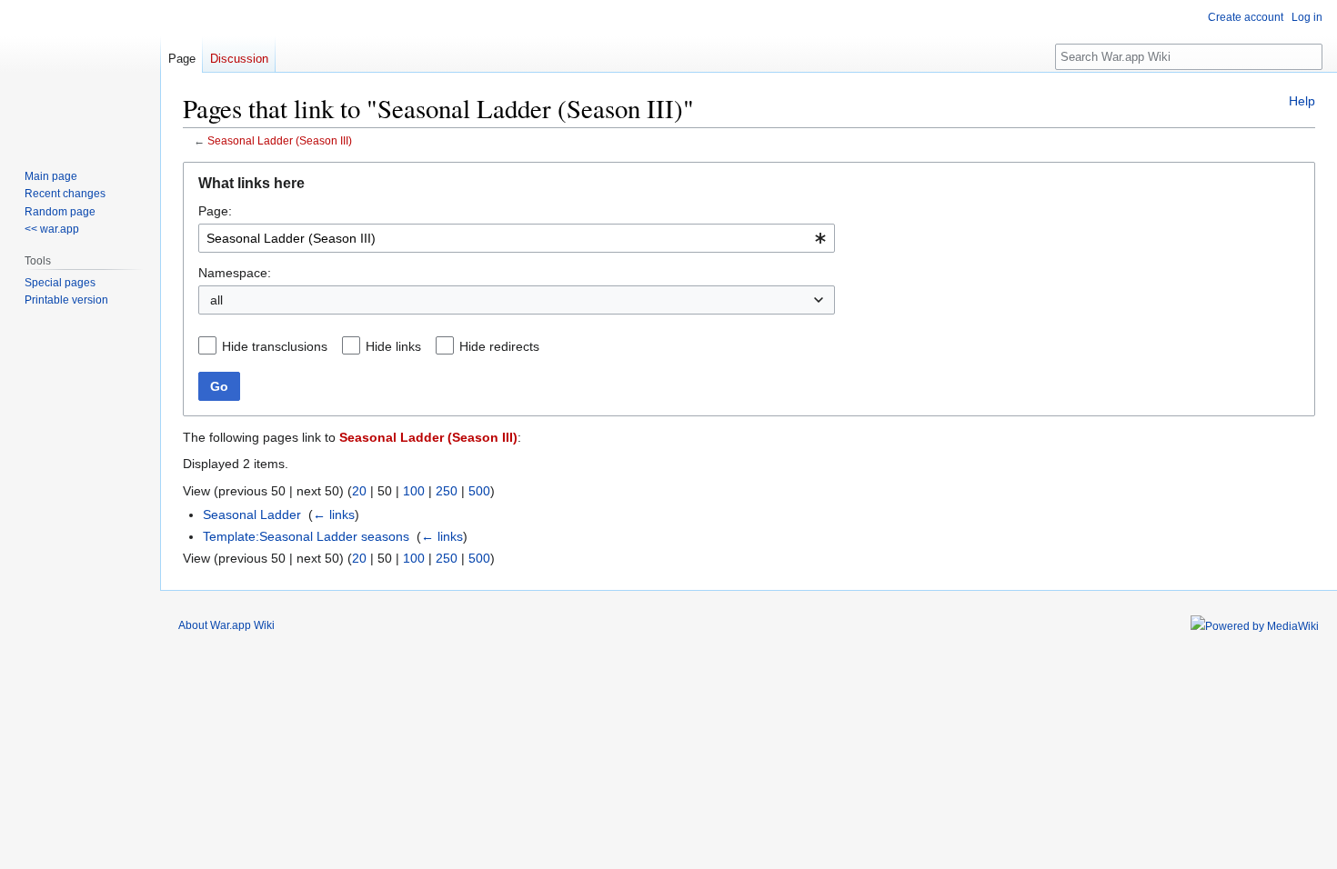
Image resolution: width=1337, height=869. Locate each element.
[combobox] (516, 238)
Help (1302, 101)
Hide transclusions (274, 346)
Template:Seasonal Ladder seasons (306, 536)
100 (414, 491)
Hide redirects (499, 346)
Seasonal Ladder (252, 514)
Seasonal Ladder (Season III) (279, 140)
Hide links (393, 346)
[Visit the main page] (80, 72)
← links (334, 514)
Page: (215, 211)
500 (479, 491)
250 (446, 491)
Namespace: (234, 272)
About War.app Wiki (226, 625)
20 (359, 491)
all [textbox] (216, 300)
